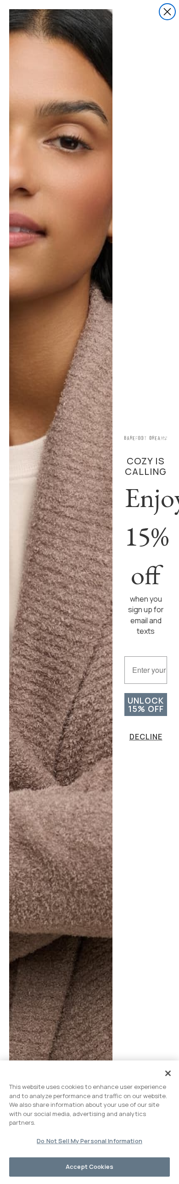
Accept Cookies (89, 1166)
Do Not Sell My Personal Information (89, 1141)
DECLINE (145, 737)
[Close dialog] (167, 12)
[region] (89, 1122)
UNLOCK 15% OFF (146, 704)
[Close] (168, 1073)
